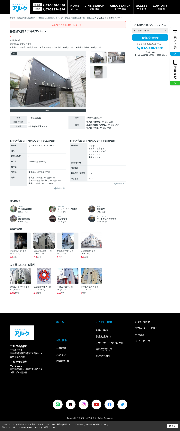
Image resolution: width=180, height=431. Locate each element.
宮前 (24, 44)
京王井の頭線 (92, 125)
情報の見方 (61, 188)
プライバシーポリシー (147, 328)
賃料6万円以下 (104, 349)
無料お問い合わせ (150, 37)
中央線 (89, 122)
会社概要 (61, 348)
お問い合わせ (142, 321)
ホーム (60, 322)
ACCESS (141, 7)
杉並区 (19, 44)
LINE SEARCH (94, 7)
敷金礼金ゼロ (103, 336)
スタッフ (61, 354)
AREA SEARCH (120, 7)
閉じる (172, 426)
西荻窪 (97, 122)
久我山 (103, 125)
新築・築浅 (102, 330)
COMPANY (160, 7)
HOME (74, 7)
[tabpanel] (107, 65)
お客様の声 (62, 361)
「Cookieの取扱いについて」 (29, 427)
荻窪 (96, 128)
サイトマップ (142, 341)
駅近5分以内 (103, 355)
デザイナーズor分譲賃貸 (109, 343)
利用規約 (140, 334)
